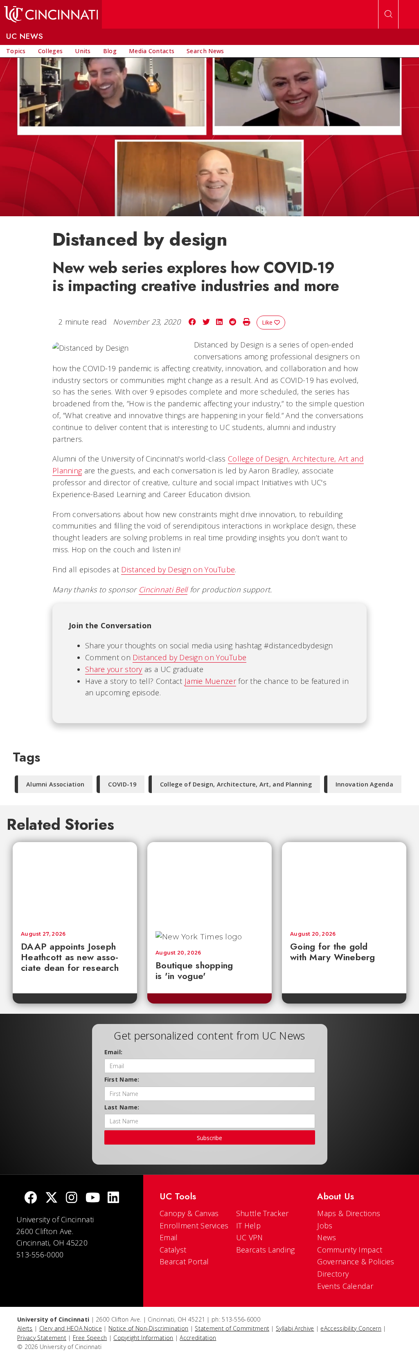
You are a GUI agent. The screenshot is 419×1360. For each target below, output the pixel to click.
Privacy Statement (41, 1338)
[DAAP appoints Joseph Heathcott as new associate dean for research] (75, 882)
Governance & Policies (355, 1261)
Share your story (113, 669)
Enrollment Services (194, 1225)
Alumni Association (55, 784)
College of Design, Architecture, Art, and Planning (236, 784)
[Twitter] (51, 1198)
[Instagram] (71, 1198)
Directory (333, 1274)
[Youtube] (93, 1198)
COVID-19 (122, 784)
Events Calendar (345, 1286)
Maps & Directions (348, 1213)
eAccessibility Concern (350, 1328)
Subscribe (209, 1138)
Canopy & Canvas (189, 1213)
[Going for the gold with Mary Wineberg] (344, 882)
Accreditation (198, 1338)
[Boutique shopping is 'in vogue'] (209, 882)
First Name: (122, 1079)
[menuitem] (16, 51)
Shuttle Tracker (262, 1213)
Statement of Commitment (232, 1328)
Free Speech (90, 1338)
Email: (113, 1052)
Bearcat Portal (184, 1261)
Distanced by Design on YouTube (178, 569)
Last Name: (122, 1107)
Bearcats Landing (265, 1250)
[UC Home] (51, 14)
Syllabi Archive (295, 1328)
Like (268, 322)
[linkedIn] (113, 1198)
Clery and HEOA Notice (70, 1328)
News (326, 1237)
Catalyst (173, 1250)
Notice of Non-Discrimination (148, 1328)
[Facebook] (30, 1198)
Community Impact (349, 1250)
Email (169, 1237)
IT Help (248, 1225)
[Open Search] (388, 14)
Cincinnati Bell (163, 589)
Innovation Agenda (364, 784)
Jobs (324, 1225)
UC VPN (249, 1237)
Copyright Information (143, 1338)
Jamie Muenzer (210, 681)
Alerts (25, 1328)
